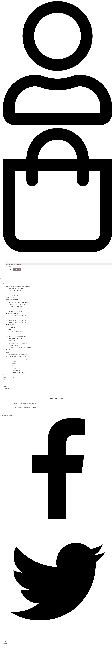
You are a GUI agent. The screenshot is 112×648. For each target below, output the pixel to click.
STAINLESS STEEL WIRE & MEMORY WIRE (20, 347)
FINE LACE (12, 327)
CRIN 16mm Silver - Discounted (17, 304)
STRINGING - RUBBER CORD (20, 309)
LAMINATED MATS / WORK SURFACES (16, 354)
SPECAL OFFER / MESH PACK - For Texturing (21, 334)
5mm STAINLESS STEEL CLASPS (18, 322)
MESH (7, 352)
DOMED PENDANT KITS (12, 295)
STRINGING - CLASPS (12, 313)
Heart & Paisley (16, 370)
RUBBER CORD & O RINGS (16, 306)
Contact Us (6, 388)
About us (5, 375)
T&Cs (4, 381)
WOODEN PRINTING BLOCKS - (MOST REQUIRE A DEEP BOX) (26, 359)
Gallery (5, 384)
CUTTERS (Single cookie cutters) (14, 290)
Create (10, 415)
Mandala (14, 365)
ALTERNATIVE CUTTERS (12, 293)
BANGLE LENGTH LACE (15, 331)
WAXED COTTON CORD (15, 311)
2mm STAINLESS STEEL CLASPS (18, 315)
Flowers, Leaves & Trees (18, 372)
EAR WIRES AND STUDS (15, 338)
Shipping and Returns (8, 377)
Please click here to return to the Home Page (25, 407)
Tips (4, 379)
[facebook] (57, 526)
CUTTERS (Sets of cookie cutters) (14, 288)
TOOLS (8, 350)
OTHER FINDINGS (14, 345)
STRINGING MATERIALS (12, 299)
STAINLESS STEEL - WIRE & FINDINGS (16, 336)
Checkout (17, 269)
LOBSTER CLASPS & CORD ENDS (18, 343)
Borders (14, 363)
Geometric (14, 361)
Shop (4, 284)
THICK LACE (12, 329)
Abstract (14, 368)
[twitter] (57, 635)
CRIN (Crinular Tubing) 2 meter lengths (18, 302)
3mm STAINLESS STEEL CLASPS (18, 318)
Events (5, 386)
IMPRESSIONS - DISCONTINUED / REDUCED (18, 286)
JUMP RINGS (12, 340)
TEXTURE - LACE (10, 325)
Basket (9, 269)
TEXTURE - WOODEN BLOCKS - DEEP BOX (18, 356)
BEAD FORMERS (10, 297)
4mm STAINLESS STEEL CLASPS (18, 320)
